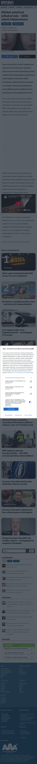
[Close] (33, 349)
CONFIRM (11, 409)
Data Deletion (8, 415)
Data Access (18, 415)
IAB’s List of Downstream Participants (20, 372)
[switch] (30, 381)
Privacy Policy (28, 415)
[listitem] (18, 378)
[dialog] (18, 382)
